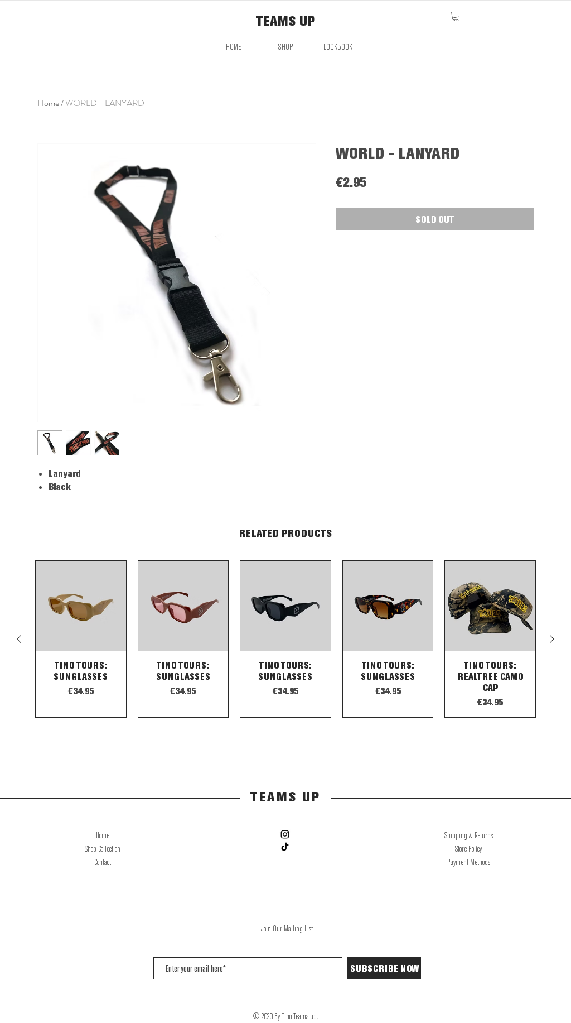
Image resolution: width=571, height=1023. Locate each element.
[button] (455, 16)
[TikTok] (285, 846)
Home (48, 103)
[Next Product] (552, 639)
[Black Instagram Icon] (285, 834)
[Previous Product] (19, 639)
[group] (285, 639)
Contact (102, 862)
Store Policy (468, 848)
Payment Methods (468, 862)
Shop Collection (102, 848)
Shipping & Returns (468, 835)
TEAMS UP (285, 20)
